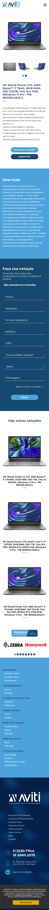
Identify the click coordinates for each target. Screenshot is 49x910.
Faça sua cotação (24, 150)
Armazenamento (12, 686)
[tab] (23, 76)
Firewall (8, 733)
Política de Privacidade (24, 895)
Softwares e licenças (14, 761)
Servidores (9, 670)
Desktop (8, 701)
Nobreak (8, 746)
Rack (6, 742)
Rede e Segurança (13, 723)
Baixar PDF (24, 156)
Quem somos (14, 832)
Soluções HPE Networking (20, 819)
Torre (7, 714)
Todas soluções (15, 829)
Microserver (10, 680)
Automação (10, 754)
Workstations (11, 710)
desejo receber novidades (28, 386)
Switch (7, 730)
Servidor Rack (11, 677)
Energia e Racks (12, 738)
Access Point (10, 726)
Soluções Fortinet (16, 825)
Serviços (8, 758)
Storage (8, 693)
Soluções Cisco (15, 822)
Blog (10, 836)
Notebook (9, 705)
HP (4, 101)
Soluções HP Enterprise (19, 815)
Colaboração (10, 765)
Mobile (7, 717)
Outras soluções (13, 751)
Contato (12, 839)
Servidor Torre (11, 673)
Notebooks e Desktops (16, 698)
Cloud (7, 689)
